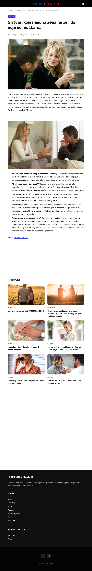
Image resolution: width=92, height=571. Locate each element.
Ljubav (11, 16)
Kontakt (10, 539)
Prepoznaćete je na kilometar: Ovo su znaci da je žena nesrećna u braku (64, 348)
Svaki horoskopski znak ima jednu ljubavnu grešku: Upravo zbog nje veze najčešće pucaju (64, 313)
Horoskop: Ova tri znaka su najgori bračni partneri (23, 348)
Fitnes (10, 517)
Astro (10, 506)
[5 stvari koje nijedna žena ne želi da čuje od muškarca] (46, 64)
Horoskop (11, 307)
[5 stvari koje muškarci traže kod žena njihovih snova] (65, 364)
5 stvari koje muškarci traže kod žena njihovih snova (64, 382)
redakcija (13, 35)
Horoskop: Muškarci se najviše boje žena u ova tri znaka (26, 382)
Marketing (11, 535)
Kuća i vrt (11, 521)
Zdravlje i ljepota (14, 513)
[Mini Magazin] (46, 4)
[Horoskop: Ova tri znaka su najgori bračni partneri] (26, 330)
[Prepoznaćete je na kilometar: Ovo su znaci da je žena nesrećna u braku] (65, 330)
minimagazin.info (21, 237)
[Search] (83, 4)
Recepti (11, 510)
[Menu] (9, 4)
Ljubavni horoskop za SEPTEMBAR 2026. (26, 311)
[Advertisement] (46, 257)
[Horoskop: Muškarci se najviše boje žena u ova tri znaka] (26, 364)
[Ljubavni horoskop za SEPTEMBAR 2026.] (26, 294)
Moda (10, 499)
